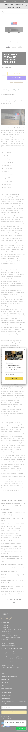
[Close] (24, 350)
